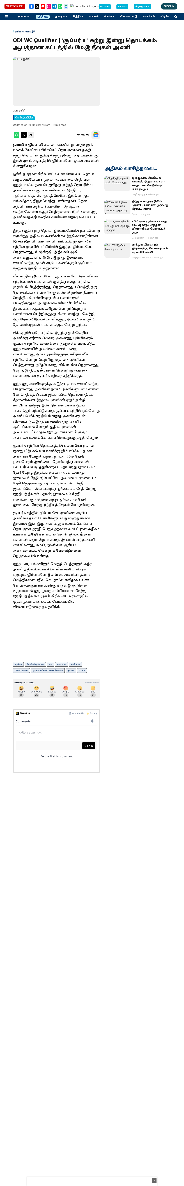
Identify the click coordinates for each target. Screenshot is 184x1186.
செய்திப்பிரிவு (24, 117)
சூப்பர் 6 (71, 670)
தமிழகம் (61, 16)
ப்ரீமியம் (42, 17)
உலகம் (93, 16)
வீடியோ (165, 16)
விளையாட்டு (128, 16)
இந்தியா (78, 16)
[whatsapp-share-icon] (16, 136)
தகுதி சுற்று (75, 664)
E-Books (122, 6)
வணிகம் (149, 16)
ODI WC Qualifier (21, 670)
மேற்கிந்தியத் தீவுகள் (35, 664)
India (50, 664)
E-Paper (105, 6)
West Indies (61, 664)
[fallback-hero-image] (117, 183)
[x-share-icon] (24, 136)
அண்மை (24, 16)
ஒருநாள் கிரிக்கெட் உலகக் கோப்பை (48, 670)
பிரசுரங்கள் (142, 6)
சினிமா (109, 16)
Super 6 (82, 670)
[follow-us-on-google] (95, 134)
